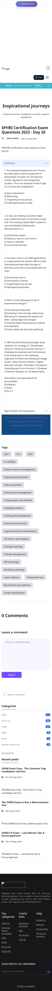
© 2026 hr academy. (26, 986)
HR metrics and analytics (16, 538)
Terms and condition (41, 935)
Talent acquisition (13, 484)
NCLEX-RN (6, 947)
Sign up (22, 939)
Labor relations (11, 577)
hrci (19, 454)
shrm (4, 738)
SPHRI (4, 942)
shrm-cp (6, 720)
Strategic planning (13, 546)
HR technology (11, 561)
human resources (10, 744)
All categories (8, 753)
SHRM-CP (6, 923)
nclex (4, 726)
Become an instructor (24, 924)
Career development (14, 592)
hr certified (9, 461)
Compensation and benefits (18, 500)
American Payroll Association (7, 931)
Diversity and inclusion (15, 523)
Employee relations (13, 508)
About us (40, 924)
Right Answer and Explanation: (19, 410)
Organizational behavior (16, 477)
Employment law (35, 577)
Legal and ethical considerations (20, 531)
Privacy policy (42, 929)
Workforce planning (14, 569)
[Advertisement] (26, 37)
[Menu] (47, 77)
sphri (6, 454)
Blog (21, 930)
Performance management (17, 492)
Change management (15, 554)
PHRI (4, 938)
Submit (11, 674)
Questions (9, 163)
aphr (4, 732)
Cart (40, 77)
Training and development (17, 515)
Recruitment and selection (17, 585)
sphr (30, 454)
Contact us (41, 920)
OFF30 (38, 86)
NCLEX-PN (6, 951)
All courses (24, 935)
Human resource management (19, 469)
